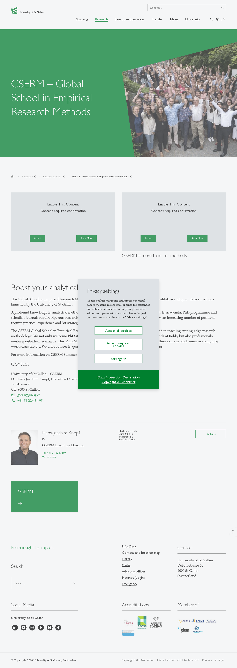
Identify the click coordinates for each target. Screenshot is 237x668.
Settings (117, 359)
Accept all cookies (118, 330)
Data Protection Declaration (118, 377)
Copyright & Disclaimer (119, 382)
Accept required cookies (118, 344)
